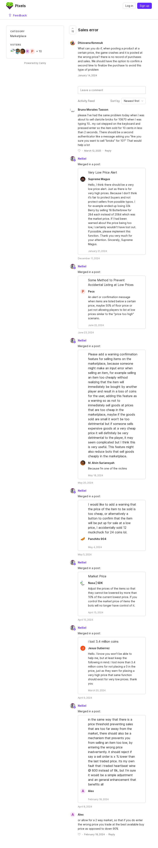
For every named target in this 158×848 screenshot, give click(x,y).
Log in (129, 5)
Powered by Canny (35, 63)
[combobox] (133, 101)
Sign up (144, 5)
